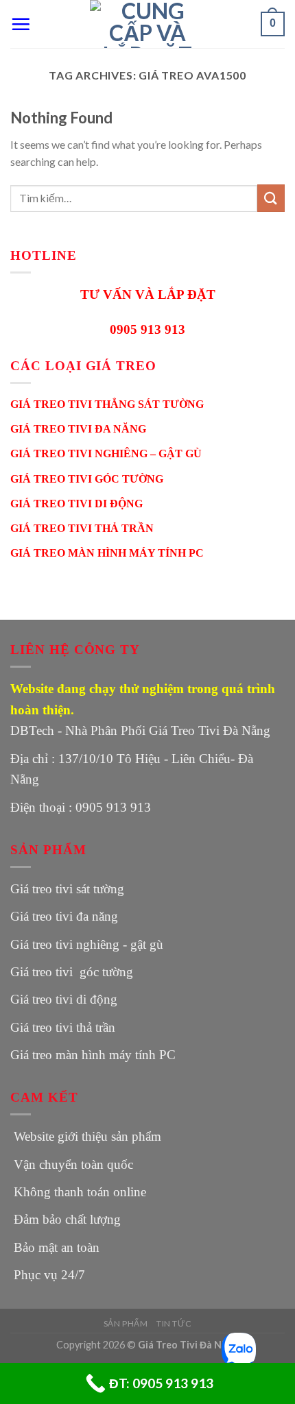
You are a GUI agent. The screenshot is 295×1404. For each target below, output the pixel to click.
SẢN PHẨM (126, 1323)
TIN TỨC (173, 1323)
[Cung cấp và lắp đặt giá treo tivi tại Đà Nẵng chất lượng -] (147, 24)
